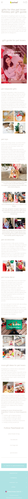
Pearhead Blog (14, 434)
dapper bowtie (5, 253)
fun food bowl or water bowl (10, 307)
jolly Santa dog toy (14, 187)
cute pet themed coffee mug (10, 372)
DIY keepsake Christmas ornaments (14, 420)
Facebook (14, 439)
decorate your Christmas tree (10, 107)
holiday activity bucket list (11, 422)
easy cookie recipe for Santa (12, 417)
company (13, 477)
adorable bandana (20, 253)
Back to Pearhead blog (15, 465)
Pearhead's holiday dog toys (10, 149)
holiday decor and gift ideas (12, 419)
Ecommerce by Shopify (16, 497)
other (14, 487)
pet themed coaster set (8, 297)
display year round (7, 109)
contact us (14, 482)
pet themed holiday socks (17, 375)
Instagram (14, 445)
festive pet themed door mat (10, 287)
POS (7, 497)
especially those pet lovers (9, 24)
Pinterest (14, 452)
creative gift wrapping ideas (12, 415)
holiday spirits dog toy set (15, 235)
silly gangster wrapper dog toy (14, 209)
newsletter (14, 473)
